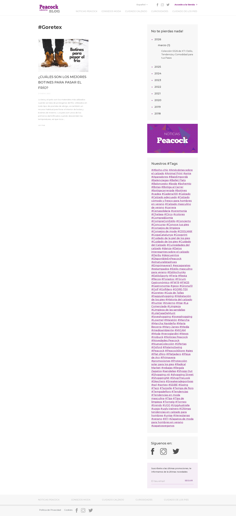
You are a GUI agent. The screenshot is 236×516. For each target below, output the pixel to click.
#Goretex (157, 292)
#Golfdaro (165, 289)
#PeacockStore (175, 350)
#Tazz (155, 388)
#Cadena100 (170, 193)
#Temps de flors (183, 388)
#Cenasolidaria (160, 210)
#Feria (173, 275)
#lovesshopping (182, 316)
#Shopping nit (160, 374)
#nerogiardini (170, 333)
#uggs (155, 408)
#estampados (160, 268)
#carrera (170, 207)
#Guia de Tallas (174, 292)
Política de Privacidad (50, 510)
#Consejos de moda (164, 231)
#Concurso (158, 224)
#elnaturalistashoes (164, 262)
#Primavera (167, 357)
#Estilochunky (176, 272)
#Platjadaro (173, 354)
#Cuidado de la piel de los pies (170, 238)
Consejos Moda (111, 11)
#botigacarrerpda (162, 190)
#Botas (156, 187)
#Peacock (157, 350)
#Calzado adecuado (164, 197)
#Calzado (185, 193)
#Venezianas (181, 415)
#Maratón (170, 320)
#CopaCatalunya (162, 234)
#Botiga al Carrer (172, 187)
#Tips (168, 398)
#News (183, 333)
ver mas (41, 125)
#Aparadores (159, 176)
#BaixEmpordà (178, 176)
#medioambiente (162, 330)
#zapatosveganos (162, 425)
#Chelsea (157, 214)
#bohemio (184, 183)
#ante (187, 173)
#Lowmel (157, 320)
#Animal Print (174, 173)
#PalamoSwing (172, 347)
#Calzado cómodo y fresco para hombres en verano (171, 201)
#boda (173, 183)
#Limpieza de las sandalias (168, 309)
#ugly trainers (169, 408)
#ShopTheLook (180, 378)
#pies (189, 350)
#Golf (154, 289)
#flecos (156, 279)
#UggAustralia (180, 405)
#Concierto (183, 221)
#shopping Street (182, 374)
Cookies (68, 510)
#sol (154, 384)
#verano (156, 418)
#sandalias (169, 371)
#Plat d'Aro (158, 354)
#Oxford (156, 347)
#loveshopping (161, 316)
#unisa (168, 415)
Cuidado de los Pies (184, 11)
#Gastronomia (160, 285)
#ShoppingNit (160, 378)
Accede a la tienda (185, 4)
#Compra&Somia (162, 217)
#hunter (156, 303)
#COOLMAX (184, 231)
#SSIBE (173, 384)
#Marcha (183, 320)
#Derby (156, 255)
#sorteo (162, 384)
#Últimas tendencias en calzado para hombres (171, 412)
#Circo (168, 214)
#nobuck (157, 337)
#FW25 (184, 282)
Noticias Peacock (86, 11)
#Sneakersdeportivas (179, 381)
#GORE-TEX (180, 289)
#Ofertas (180, 343)
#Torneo (180, 401)
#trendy (156, 405)
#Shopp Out (185, 371)
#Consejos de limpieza (165, 227)
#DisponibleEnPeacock (166, 258)
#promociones (160, 360)
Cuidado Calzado (136, 11)
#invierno (169, 303)
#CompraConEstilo (163, 221)
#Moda (155, 333)
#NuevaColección (162, 343)
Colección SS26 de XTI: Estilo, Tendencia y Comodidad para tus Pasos (177, 54)
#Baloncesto (159, 183)
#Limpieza (174, 306)
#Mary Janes (170, 326)
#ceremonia (179, 210)
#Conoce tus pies (177, 224)
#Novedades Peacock (165, 340)
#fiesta (182, 275)
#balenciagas (160, 180)
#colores (179, 214)
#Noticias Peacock (176, 337)
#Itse (179, 303)
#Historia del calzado (178, 299)
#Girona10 (186, 285)
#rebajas (166, 367)
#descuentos (170, 255)
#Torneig (169, 401)
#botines (181, 190)
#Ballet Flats (177, 180)
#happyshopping (162, 296)
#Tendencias (179, 391)
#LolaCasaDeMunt (163, 313)
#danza (167, 248)
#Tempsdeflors (161, 391)
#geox (174, 285)
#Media (184, 326)
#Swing (183, 384)
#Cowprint (180, 234)
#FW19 (174, 282)
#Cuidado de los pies (164, 241)
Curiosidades (159, 11)
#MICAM (180, 330)
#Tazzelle (166, 388)
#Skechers (158, 381)
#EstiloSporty (159, 275)
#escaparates (181, 265)
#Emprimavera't (161, 265)
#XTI (166, 418)
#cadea (156, 193)
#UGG (166, 405)
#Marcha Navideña (163, 323)
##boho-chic (159, 170)
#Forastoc (168, 279)
